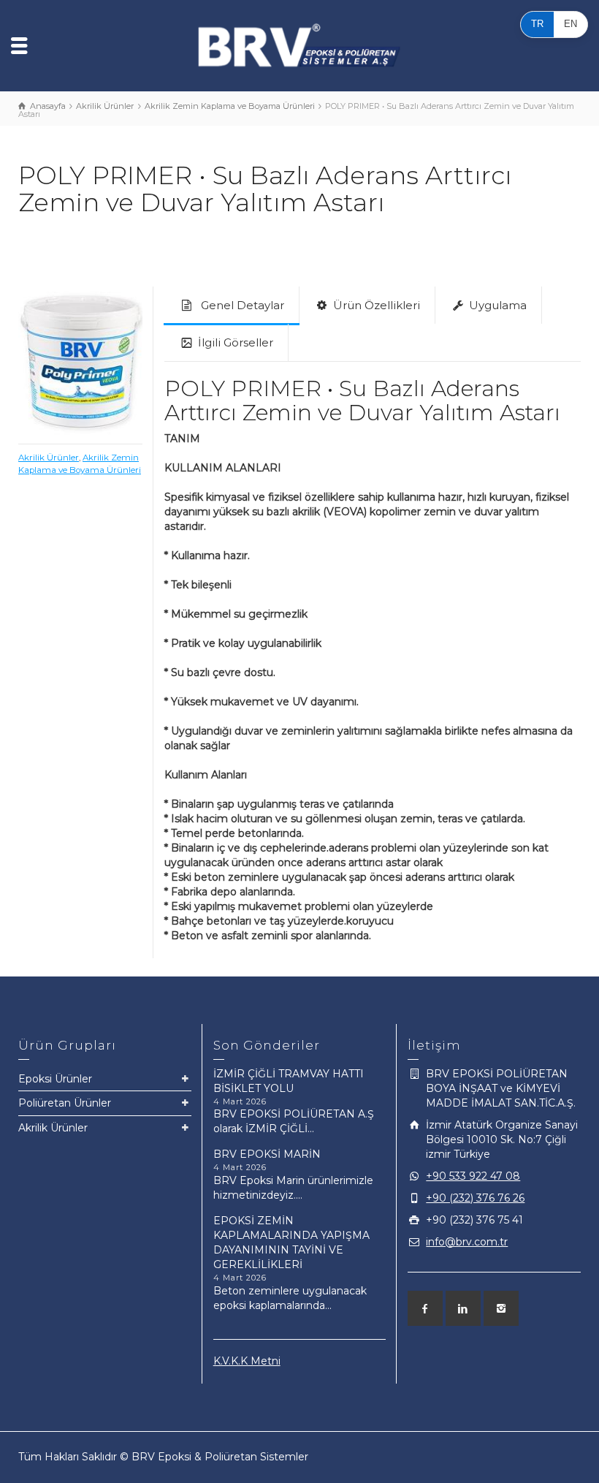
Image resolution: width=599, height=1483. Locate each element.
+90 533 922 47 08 (473, 1176)
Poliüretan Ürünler (64, 1103)
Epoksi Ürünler (55, 1078)
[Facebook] (425, 1308)
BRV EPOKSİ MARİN (267, 1154)
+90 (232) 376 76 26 (475, 1198)
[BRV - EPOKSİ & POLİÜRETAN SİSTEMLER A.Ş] (299, 44)
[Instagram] (501, 1308)
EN (570, 23)
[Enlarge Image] (80, 362)
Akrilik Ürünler (48, 457)
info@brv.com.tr (467, 1241)
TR (537, 23)
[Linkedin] (463, 1308)
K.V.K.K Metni (247, 1361)
